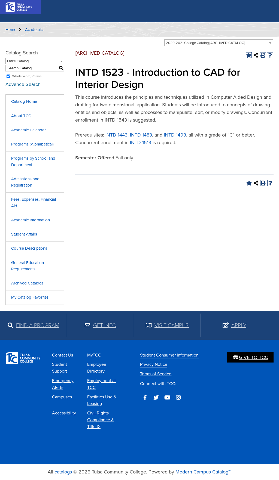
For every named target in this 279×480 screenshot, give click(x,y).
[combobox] (218, 42)
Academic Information (30, 220)
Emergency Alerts (63, 384)
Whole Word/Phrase (27, 76)
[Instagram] (178, 397)
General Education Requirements (27, 266)
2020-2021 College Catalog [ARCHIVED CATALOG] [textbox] (205, 42)
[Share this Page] (256, 55)
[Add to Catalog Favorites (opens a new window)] (249, 55)
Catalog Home (24, 101)
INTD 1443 (116, 134)
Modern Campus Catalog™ (203, 471)
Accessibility (64, 413)
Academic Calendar (28, 130)
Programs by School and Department (33, 161)
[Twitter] (156, 397)
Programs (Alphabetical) (32, 144)
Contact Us (62, 355)
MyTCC (94, 355)
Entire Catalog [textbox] (18, 61)
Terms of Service (155, 374)
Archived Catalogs (27, 283)
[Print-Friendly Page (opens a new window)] (263, 55)
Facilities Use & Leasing (101, 400)
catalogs (63, 471)
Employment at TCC (101, 384)
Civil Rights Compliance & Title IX (100, 420)
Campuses (62, 397)
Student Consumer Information (169, 355)
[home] (19, 6)
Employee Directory (96, 367)
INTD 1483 (141, 134)
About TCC (21, 116)
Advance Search (23, 84)
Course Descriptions (29, 248)
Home (10, 30)
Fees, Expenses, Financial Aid (33, 202)
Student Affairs (24, 234)
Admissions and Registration (25, 182)
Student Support (59, 367)
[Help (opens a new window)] (270, 55)
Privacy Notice (153, 364)
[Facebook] (145, 397)
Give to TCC (253, 357)
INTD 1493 (175, 134)
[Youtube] (167, 397)
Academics (34, 30)
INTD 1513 (140, 142)
